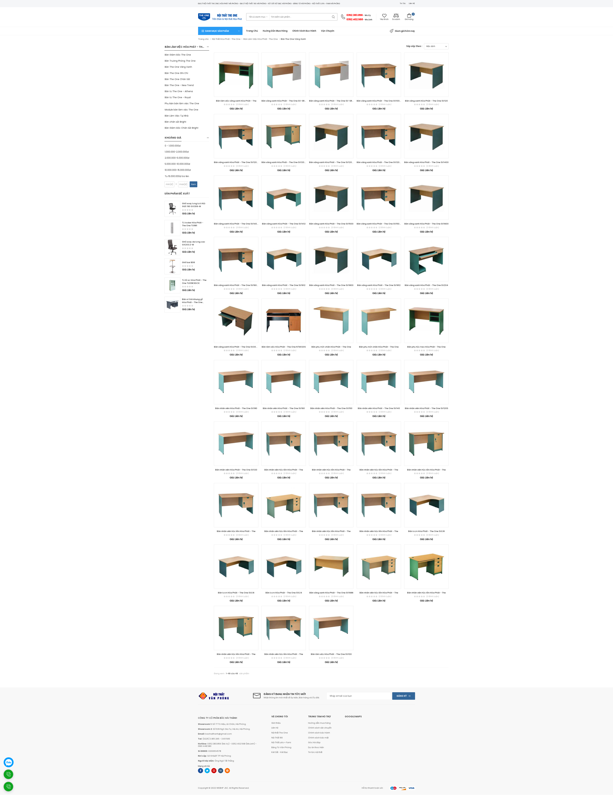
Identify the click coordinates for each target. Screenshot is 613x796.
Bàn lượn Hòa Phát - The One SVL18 (426, 531)
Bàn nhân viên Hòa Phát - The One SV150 (331, 408)
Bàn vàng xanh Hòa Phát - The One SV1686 (331, 592)
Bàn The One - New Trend (179, 85)
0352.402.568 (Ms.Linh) (243, 743)
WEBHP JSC (222, 787)
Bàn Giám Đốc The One (178, 54)
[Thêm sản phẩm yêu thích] (233, 93)
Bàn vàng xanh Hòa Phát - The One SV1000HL (380, 100)
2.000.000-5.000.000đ (177, 157)
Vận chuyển (327, 30)
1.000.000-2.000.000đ (177, 151)
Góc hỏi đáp (314, 742)
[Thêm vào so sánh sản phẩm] (245, 93)
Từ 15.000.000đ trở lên (177, 176)
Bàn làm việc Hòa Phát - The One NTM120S (284, 346)
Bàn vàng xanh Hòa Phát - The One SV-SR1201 (332, 100)
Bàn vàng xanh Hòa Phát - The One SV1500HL (380, 223)
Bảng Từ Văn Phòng (281, 747)
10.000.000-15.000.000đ (178, 170)
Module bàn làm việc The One (181, 109)
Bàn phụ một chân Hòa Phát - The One (331, 346)
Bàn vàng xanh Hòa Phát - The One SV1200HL (237, 162)
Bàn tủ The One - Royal (178, 97)
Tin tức (403, 3)
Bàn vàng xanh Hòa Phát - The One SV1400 (426, 162)
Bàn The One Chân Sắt (177, 79)
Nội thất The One (279, 732)
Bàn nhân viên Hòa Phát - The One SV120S (426, 408)
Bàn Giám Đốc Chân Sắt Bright (181, 127)
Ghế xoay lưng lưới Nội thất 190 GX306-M (193, 205)
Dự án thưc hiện (316, 747)
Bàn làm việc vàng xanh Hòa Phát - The (236, 100)
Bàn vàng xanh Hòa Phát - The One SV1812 (379, 285)
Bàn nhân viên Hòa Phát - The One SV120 (236, 469)
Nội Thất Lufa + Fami (281, 742)
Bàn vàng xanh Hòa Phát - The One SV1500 (331, 223)
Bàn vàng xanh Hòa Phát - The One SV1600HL (237, 285)
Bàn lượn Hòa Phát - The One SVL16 (236, 592)
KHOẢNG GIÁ (173, 138)
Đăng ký (402, 695)
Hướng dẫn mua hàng (275, 30)
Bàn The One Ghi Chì (176, 73)
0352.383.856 (354, 15)
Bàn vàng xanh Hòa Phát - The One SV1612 (283, 285)
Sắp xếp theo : (414, 46)
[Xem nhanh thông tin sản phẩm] (239, 93)
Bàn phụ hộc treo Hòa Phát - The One (426, 346)
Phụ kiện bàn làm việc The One (182, 103)
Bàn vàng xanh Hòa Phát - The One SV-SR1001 (285, 100)
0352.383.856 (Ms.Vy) (218, 743)
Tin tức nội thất (315, 752)
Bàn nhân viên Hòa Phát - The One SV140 (379, 408)
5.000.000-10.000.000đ (177, 164)
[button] (220, 31)
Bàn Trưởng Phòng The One (180, 60)
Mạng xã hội (204, 766)
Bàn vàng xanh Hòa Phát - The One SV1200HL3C (286, 162)
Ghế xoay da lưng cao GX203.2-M (193, 243)
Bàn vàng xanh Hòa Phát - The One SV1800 (331, 285)
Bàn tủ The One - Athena (179, 91)
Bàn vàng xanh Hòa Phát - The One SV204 (426, 285)
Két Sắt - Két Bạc (279, 752)
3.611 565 (225, 738)
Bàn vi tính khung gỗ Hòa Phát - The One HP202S (192, 302)
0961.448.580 (204, 746)
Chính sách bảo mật (318, 737)
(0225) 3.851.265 (211, 738)
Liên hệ (412, 3)
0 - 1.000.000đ (172, 145)
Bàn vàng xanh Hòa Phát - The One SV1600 (426, 223)
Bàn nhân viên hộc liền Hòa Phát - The (283, 469)
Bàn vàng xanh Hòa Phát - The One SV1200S (332, 162)
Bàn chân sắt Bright (175, 121)
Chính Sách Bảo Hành (304, 30)
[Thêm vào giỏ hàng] (227, 93)
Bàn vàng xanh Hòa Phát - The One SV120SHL (380, 162)
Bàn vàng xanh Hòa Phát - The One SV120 (426, 100)
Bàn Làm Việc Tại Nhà (176, 115)
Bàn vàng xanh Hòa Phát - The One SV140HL (236, 223)
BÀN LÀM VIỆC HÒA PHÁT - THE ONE (187, 47)
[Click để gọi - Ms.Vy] (10, 788)
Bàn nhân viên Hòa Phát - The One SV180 (236, 408)
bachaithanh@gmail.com (218, 733)
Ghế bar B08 (188, 262)
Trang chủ (252, 30)
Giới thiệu (276, 722)
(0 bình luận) (242, 104)
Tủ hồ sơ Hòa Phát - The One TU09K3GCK (194, 282)
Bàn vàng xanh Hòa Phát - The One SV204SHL (237, 346)
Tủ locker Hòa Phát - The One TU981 (192, 224)
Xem (193, 184)
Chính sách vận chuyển (320, 727)
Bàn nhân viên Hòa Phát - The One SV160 (284, 408)
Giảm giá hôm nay (405, 31)
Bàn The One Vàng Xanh (178, 66)
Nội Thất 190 (277, 737)
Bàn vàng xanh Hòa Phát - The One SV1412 (284, 223)
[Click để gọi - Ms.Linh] (10, 775)
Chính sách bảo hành (319, 732)
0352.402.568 (354, 19)
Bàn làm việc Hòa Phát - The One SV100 (331, 654)
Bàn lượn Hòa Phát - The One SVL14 (283, 592)
